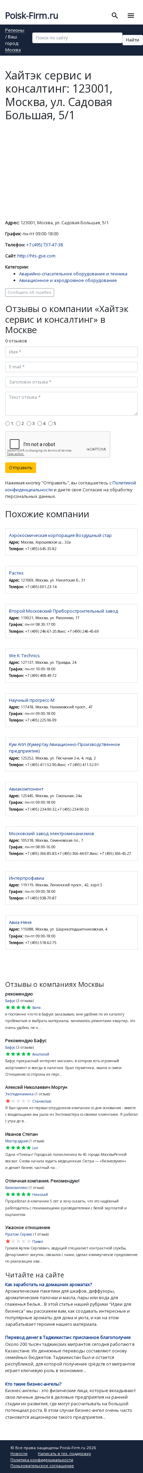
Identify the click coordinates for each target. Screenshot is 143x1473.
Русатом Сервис (18, 1234)
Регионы (14, 30)
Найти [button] (132, 40)
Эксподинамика (19, 1094)
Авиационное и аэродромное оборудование (68, 280)
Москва (13, 50)
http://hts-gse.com (36, 256)
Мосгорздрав (16, 1141)
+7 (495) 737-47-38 (44, 245)
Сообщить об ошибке (29, 292)
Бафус (10, 1000)
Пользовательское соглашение (42, 1465)
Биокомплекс (16, 1187)
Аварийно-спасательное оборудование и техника (73, 274)
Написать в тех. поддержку (64, 1453)
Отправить (21, 467)
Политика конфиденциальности (41, 1459)
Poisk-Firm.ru (31, 15)
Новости (18, 1453)
